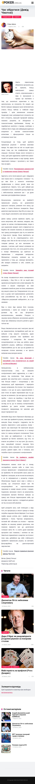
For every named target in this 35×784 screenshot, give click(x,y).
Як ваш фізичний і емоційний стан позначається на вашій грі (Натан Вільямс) (18, 360)
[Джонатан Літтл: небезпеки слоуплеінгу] (17, 586)
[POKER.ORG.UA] (11, 2)
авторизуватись (7, 692)
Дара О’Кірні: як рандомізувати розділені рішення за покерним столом (16, 638)
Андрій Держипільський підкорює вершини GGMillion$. (21, 714)
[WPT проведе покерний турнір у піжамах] (6, 742)
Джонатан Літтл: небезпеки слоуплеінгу (22, 724)
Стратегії (17, 17)
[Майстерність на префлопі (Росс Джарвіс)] (17, 658)
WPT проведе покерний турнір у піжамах (20, 735)
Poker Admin (11, 24)
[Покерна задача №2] (6, 753)
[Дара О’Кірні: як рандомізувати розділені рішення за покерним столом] (17, 622)
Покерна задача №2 (19, 745)
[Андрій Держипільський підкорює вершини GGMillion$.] (6, 721)
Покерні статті (7, 17)
